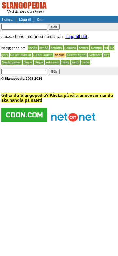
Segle (28, 62)
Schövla (70, 48)
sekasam (52, 62)
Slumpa (7, 19)
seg (106, 55)
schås (32, 48)
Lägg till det (76, 36)
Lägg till (25, 19)
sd (106, 48)
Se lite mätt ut (20, 55)
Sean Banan (43, 55)
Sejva (39, 62)
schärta (56, 48)
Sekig (65, 62)
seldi (75, 62)
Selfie (85, 62)
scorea (84, 48)
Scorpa (96, 48)
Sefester (95, 55)
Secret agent (77, 55)
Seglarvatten (11, 62)
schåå (44, 48)
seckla (60, 55)
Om (39, 19)
